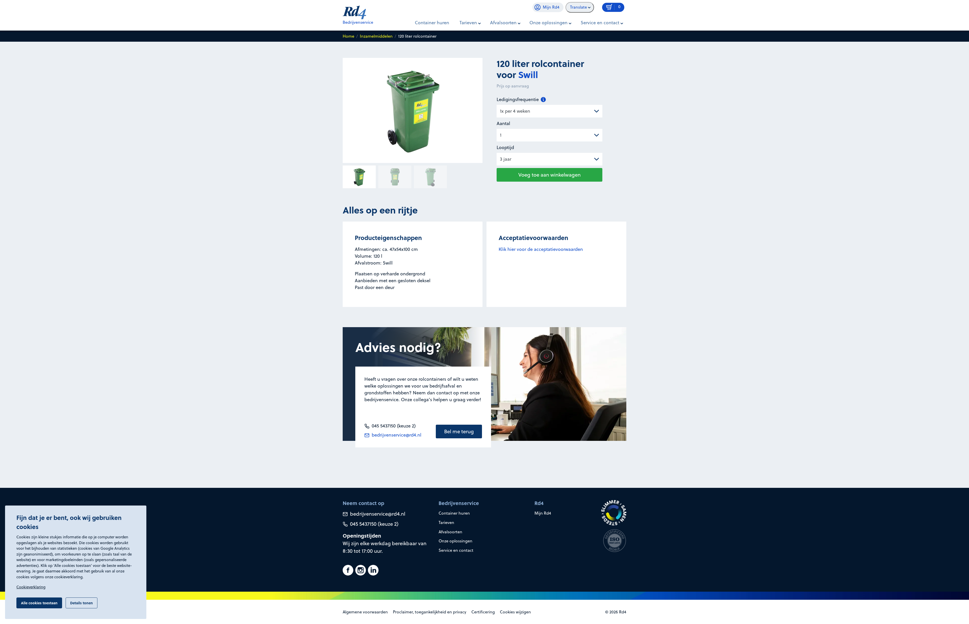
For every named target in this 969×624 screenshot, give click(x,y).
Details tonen (81, 602)
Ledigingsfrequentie (518, 99)
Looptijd (505, 147)
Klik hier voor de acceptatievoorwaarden (541, 249)
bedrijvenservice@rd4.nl (395, 435)
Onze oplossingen (455, 541)
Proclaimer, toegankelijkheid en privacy (429, 612)
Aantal (503, 123)
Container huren (432, 22)
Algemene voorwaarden (365, 612)
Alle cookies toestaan (39, 602)
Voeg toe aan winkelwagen (549, 174)
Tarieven (446, 522)
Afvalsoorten (450, 532)
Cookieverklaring (30, 587)
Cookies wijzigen (515, 612)
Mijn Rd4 (542, 513)
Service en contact (456, 550)
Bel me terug (459, 431)
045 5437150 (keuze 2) (373, 523)
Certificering (483, 612)
